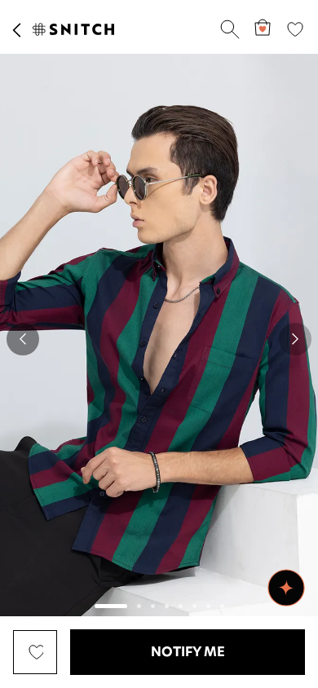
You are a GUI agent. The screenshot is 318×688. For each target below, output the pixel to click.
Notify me (188, 652)
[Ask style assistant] (286, 587)
